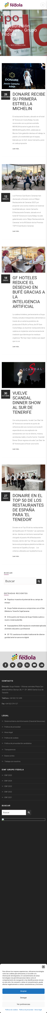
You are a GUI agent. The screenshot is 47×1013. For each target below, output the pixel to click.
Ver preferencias (23, 1004)
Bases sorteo (9, 756)
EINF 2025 (8, 775)
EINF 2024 (8, 781)
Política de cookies (11, 1010)
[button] (43, 967)
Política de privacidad (26, 1010)
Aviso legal (38, 1010)
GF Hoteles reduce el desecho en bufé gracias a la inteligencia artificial (29, 292)
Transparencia (9, 750)
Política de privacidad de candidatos (18, 743)
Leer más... (16, 149)
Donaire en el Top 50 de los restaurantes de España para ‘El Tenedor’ (28, 507)
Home (6, 45)
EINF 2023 (8, 786)
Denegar (23, 998)
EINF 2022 (8, 792)
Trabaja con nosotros (12, 761)
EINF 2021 (8, 797)
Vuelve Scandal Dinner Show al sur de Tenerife (27, 403)
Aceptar (23, 991)
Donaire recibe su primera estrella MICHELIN (29, 101)
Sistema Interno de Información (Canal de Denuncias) (24, 721)
